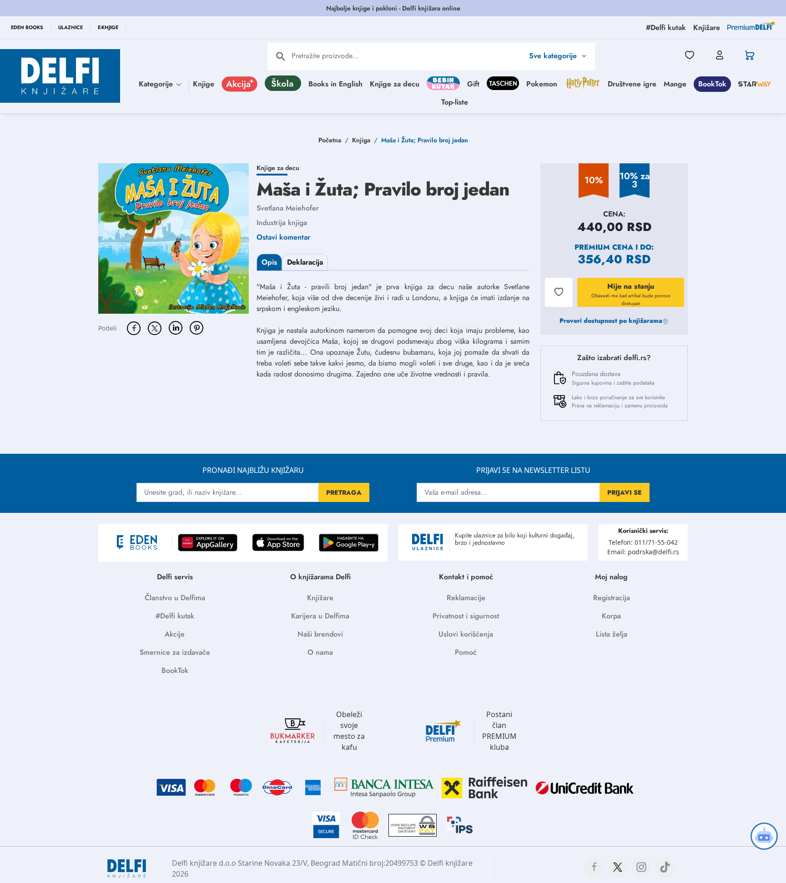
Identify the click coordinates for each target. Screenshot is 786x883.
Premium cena (603, 247)
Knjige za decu (394, 83)
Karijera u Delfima (320, 616)
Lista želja (611, 634)
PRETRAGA (344, 492)
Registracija (611, 597)
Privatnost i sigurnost (466, 616)
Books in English (335, 83)
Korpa (611, 616)
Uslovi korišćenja (465, 634)
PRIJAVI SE (624, 492)
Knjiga (361, 140)
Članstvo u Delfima (175, 597)
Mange (675, 83)
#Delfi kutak (175, 616)
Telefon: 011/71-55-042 (643, 542)
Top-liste (454, 101)
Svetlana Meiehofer (288, 208)
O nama (320, 652)
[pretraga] (281, 56)
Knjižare (320, 597)
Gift (473, 83)
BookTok (712, 83)
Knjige (203, 83)
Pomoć (466, 652)
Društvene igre (632, 83)
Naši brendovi (320, 634)
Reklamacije (466, 597)
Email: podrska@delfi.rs (643, 551)
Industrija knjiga (282, 222)
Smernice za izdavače (175, 652)
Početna (329, 140)
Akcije (175, 634)
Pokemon (541, 83)
